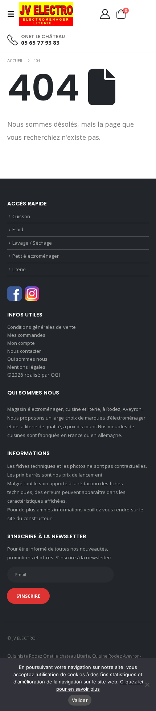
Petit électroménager (35, 256)
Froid (17, 229)
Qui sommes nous (27, 359)
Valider (80, 700)
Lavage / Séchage (32, 243)
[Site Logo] (46, 14)
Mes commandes (26, 335)
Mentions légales (26, 367)
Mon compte (21, 343)
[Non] (147, 684)
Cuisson (21, 216)
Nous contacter (24, 351)
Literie (19, 269)
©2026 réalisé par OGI (33, 374)
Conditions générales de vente (41, 327)
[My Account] (105, 14)
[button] (13, 14)
